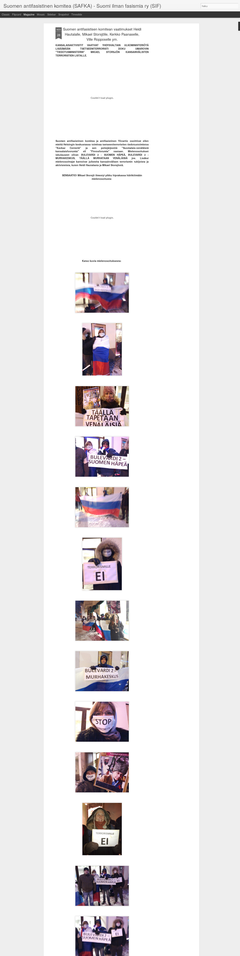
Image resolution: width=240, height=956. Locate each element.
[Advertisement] (168, 82)
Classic (6, 14)
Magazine (29, 14)
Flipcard (16, 14)
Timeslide (76, 14)
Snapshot (63, 14)
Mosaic (41, 14)
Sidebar (51, 14)
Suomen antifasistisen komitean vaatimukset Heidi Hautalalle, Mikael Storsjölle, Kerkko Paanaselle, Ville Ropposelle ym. (102, 34)
